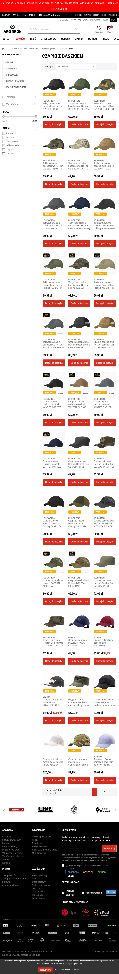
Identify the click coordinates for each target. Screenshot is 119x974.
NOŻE (106, 39)
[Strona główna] (3, 48)
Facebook (112, 15)
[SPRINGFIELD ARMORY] (44, 809)
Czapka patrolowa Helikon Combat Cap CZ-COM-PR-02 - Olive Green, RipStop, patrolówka (104, 586)
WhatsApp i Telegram (12, 853)
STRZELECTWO (48, 39)
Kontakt (6, 15)
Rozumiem (45, 970)
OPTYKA (79, 39)
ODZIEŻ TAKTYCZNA (92, 46)
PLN (113, 20)
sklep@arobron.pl (51, 15)
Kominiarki (11, 68)
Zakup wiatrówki (10, 875)
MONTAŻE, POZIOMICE (53, 46)
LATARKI (7, 46)
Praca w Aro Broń (10, 850)
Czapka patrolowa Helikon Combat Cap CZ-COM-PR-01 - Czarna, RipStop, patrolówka (78, 467)
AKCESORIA (88, 46)
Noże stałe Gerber (14, 46)
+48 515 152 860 (26, 15)
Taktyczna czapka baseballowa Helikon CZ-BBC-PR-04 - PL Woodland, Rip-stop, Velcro (53, 169)
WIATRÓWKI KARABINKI (14, 46)
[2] (46, 113)
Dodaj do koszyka (54, 124)
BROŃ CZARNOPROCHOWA (55, 46)
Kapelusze (11, 74)
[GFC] (101, 809)
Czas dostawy (39, 882)
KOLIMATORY (88, 46)
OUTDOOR (93, 39)
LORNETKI (8, 46)
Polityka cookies (40, 846)
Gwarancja (37, 888)
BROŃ (33, 39)
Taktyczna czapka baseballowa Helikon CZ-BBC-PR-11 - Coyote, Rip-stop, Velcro (104, 169)
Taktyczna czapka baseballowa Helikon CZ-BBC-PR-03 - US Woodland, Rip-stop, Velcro (104, 109)
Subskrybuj (109, 848)
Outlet (6, 39)
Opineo (102, 872)
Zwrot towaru (38, 892)
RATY (35, 879)
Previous (3, 810)
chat (111, 893)
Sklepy (96, 15)
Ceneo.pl (88, 872)
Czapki (9, 62)
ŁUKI (84, 46)
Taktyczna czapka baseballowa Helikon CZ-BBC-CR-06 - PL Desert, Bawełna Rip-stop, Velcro (78, 169)
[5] (53, 113)
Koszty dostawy (39, 875)
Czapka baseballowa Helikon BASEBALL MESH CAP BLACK (104, 524)
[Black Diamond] (73, 809)
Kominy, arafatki (14, 81)
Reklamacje (38, 895)
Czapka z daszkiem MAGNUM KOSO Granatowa (77, 643)
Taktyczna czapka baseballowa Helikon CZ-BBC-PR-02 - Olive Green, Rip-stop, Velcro (79, 109)
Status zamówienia (41, 885)
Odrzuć (76, 970)
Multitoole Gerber (53, 46)
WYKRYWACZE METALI (14, 46)
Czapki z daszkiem (15, 87)
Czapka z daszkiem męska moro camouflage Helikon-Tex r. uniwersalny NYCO (78, 765)
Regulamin (37, 843)
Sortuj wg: (50, 66)
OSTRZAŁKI (87, 46)
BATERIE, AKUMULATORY (55, 46)
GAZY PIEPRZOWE (12, 46)
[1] (44, 113)
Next (115, 810)
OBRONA (65, 39)
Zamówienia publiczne (13, 856)
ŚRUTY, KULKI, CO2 (52, 46)
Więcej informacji (62, 970)
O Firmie (78, 15)
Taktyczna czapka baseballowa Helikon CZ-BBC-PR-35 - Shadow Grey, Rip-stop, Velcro (53, 228)
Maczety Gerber (91, 46)
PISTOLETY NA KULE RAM (55, 46)
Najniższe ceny (9, 846)
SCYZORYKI (48, 46)
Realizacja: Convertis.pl (105, 952)
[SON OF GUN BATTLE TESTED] (15, 809)
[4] (51, 113)
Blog (103, 15)
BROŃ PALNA (9, 46)
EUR (105, 20)
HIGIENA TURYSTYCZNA (54, 46)
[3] (48, 113)
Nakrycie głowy (11, 54)
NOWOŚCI (20, 39)
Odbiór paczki (39, 898)
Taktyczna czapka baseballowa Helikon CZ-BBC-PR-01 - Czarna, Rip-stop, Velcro (53, 109)
